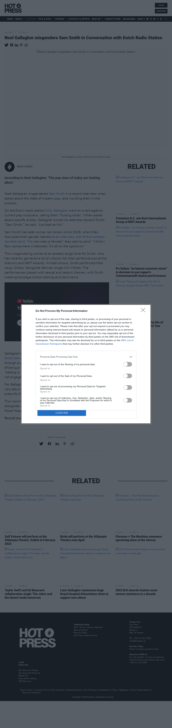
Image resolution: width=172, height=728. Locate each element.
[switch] (127, 364)
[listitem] (86, 357)
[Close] (144, 311)
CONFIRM (62, 413)
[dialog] (86, 364)
